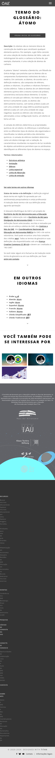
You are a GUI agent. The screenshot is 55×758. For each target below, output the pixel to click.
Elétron (12, 166)
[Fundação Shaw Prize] (25, 470)
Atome (20, 308)
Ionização (13, 163)
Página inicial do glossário (28, 35)
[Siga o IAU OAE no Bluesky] (20, 753)
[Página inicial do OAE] (6, 3)
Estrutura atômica (17, 160)
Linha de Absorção (17, 172)
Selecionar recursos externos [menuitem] (4, 578)
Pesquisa (4, 620)
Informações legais (44, 754)
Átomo (21, 305)
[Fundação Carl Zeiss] (25, 457)
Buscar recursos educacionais (5, 502)
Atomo (20, 311)
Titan (44, 749)
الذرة (17, 296)
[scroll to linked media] (27, 265)
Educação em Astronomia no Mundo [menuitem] (4, 569)
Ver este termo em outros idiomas (19, 187)
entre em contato (11, 259)
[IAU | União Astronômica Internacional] (25, 430)
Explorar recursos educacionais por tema (5, 512)
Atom (19, 299)
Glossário (3, 555)
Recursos (4, 496)
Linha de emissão (16, 175)
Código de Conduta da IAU (4, 629)
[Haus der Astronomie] (25, 416)
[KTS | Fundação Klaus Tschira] (25, 444)
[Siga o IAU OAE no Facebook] (16, 753)
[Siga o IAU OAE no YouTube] (23, 753)
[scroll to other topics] (27, 323)
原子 (29, 314)
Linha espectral (15, 169)
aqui (17, 238)
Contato (4, 685)
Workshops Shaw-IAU (4, 603)
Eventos (3, 590)
